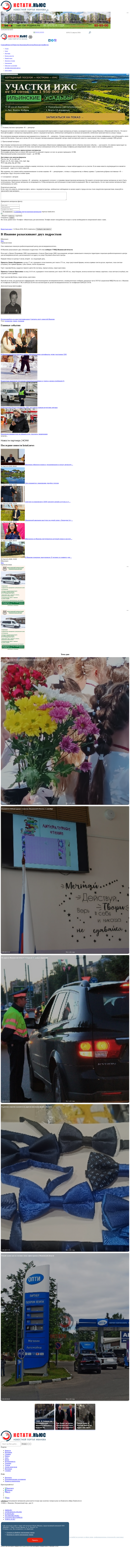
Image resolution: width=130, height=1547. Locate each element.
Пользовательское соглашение (15, 1479)
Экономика (23, 45)
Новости (9, 45)
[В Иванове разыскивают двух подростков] (11, 314)
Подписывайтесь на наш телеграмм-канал (15, 319)
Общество (15, 45)
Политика (30, 45)
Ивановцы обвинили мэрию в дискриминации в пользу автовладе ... (49, 464)
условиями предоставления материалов (27, 211)
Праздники (7, 53)
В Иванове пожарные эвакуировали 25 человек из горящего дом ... (48, 557)
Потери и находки (9, 55)
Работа (7, 1456)
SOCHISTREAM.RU (12, 1515)
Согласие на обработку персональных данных (21, 1532)
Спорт (6, 51)
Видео (46, 45)
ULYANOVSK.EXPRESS (13, 1517)
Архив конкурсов (11, 1467)
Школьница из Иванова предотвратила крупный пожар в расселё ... (48, 539)
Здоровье (8, 1463)
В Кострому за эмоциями (11, 65)
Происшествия (39, 45)
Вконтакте (10, 1488)
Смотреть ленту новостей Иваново (42, 319)
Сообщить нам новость (44, 229)
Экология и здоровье (10, 60)
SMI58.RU (8, 1510)
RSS (7, 1498)
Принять (35, 1540)
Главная (3, 45)
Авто (6, 1458)
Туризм (6, 48)
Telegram (9, 1490)
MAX (8, 1492)
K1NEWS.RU (9, 1514)
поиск (15, 321)
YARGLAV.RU (10, 1519)
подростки (8, 321)
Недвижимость (10, 1461)
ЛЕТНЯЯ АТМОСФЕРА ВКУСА (12, 68)
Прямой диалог (8, 58)
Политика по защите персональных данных (20, 1534)
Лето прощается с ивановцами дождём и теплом (42, 483)
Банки (7, 1460)
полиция (21, 321)
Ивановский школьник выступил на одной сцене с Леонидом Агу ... (49, 520)
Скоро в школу (8, 70)
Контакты (8, 1477)
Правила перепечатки (12, 1481)
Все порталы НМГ (7, 1507)
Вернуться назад (6, 229)
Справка (8, 1454)
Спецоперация (8, 63)
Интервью (8, 1452)
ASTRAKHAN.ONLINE (13, 1512)
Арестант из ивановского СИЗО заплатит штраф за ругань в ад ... (47, 502)
